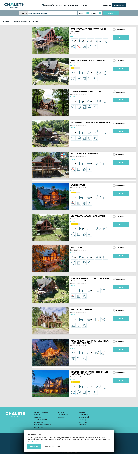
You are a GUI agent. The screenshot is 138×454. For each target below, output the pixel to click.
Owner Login (61, 417)
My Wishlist (82, 425)
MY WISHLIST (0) (49, 5)
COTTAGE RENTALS (61, 5)
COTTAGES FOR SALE (73, 5)
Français (42, 427)
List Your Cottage (63, 414)
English (36, 427)
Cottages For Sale (84, 417)
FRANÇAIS (84, 5)
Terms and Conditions (40, 420)
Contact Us (37, 417)
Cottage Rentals (83, 414)
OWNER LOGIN (107, 5)
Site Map (37, 414)
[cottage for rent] (14, 7)
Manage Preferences (52, 446)
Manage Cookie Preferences (42, 425)
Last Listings (82, 420)
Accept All (34, 447)
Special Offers (83, 422)
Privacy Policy (38, 422)
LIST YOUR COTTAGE (119, 5)
